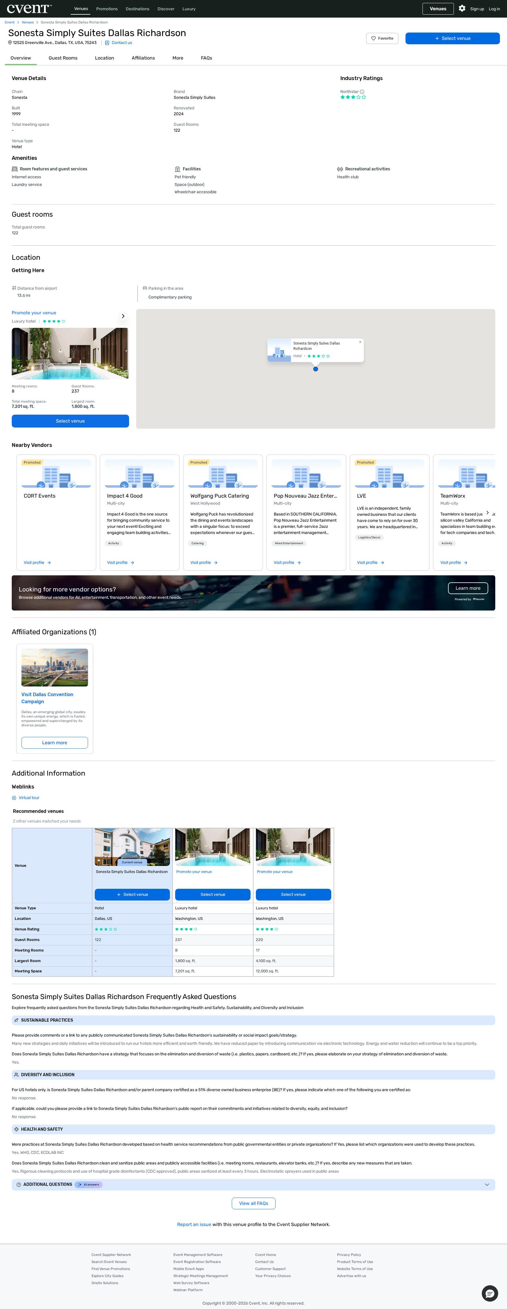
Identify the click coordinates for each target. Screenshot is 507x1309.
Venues (81, 8)
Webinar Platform (188, 1290)
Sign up (477, 8)
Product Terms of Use (355, 1262)
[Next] (487, 512)
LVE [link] (361, 496)
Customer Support (270, 1269)
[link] (56, 473)
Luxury (189, 8)
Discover (166, 8)
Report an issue (194, 1224)
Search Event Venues (109, 1262)
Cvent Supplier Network (111, 1255)
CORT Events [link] (39, 496)
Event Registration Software (197, 1262)
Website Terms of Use (355, 1269)
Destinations (137, 8)
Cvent (10, 22)
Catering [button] (198, 543)
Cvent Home (265, 1255)
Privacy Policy (349, 1255)
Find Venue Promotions (111, 1269)
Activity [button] (113, 543)
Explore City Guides (108, 1276)
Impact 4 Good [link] (125, 496)
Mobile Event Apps (188, 1269)
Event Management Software (197, 1255)
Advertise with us (351, 1276)
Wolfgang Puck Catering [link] (219, 496)
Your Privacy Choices (273, 1276)
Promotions (107, 8)
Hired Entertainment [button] (289, 543)
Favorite (385, 38)
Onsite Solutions (105, 1283)
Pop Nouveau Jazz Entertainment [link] (306, 496)
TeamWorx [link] (452, 496)
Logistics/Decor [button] (369, 537)
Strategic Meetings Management (200, 1276)
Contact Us (264, 1262)
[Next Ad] (123, 316)
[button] (315, 369)
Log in (494, 8)
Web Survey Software (191, 1283)
